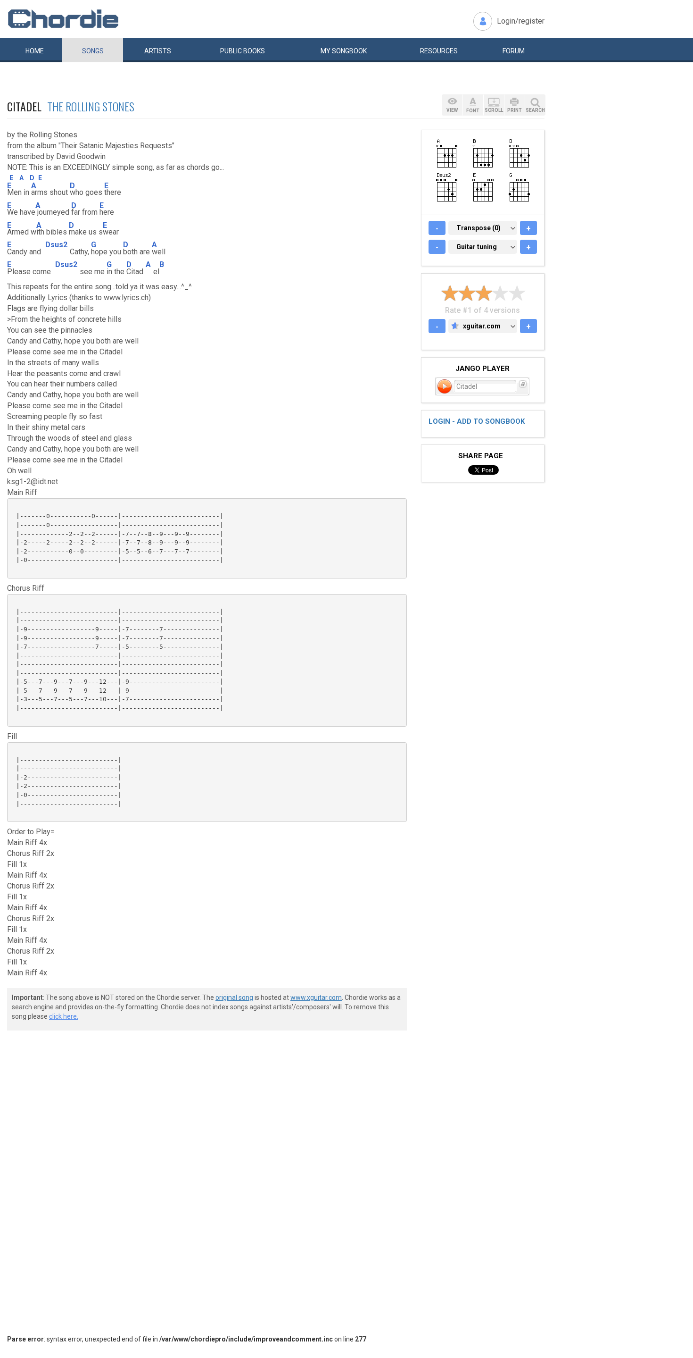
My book (344, 51)
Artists (157, 51)
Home (34, 51)
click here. (63, 1016)
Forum (514, 51)
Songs (93, 51)
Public (242, 51)
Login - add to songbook (477, 421)
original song (234, 997)
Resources (439, 51)
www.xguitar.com (316, 997)
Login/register (520, 21)
